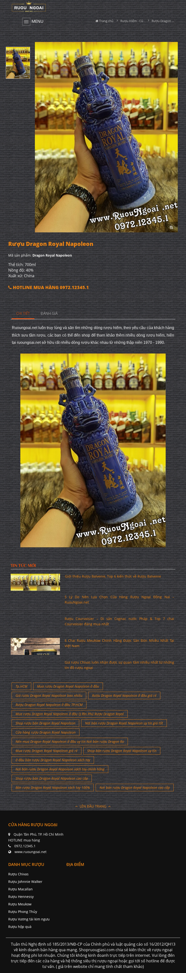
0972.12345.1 (25, 846)
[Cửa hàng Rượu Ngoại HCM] (29, 6)
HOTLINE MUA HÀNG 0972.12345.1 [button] (50, 287)
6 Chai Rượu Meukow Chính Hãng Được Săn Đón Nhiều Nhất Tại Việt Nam (119, 643)
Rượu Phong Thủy (22, 911)
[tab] (23, 313)
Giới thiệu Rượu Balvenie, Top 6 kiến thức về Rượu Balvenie (113, 576)
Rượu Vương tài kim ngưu (29, 919)
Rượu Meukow (19, 904)
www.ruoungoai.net (30, 851)
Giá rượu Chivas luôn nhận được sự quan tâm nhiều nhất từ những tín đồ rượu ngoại (119, 665)
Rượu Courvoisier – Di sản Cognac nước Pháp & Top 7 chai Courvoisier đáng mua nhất (119, 621)
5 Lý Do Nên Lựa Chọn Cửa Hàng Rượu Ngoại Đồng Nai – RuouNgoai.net (119, 599)
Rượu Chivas (18, 874)
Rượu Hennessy (21, 896)
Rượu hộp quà (19, 926)
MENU (37, 21)
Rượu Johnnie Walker (25, 881)
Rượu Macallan (20, 889)
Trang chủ (105, 21)
